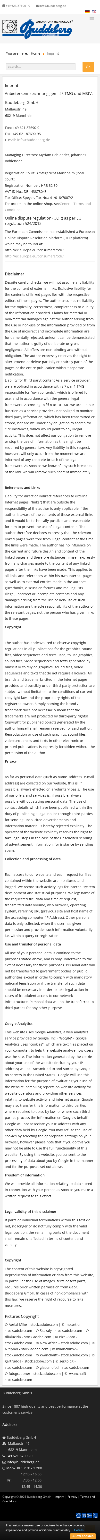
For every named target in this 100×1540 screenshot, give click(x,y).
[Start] (78, 1515)
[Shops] (84, 1515)
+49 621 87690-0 (19, 1456)
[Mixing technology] (89, 1515)
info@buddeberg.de (52, 6)
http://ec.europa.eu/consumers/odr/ (34, 256)
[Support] (95, 1513)
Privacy (72, 1497)
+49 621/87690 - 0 (17, 6)
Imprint (59, 1497)
